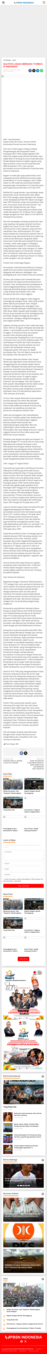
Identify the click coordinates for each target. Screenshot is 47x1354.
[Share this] (30, 70)
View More (23, 959)
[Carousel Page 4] (26, 1185)
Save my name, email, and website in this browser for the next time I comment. (23, 880)
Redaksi (38, 1349)
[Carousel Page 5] (29, 1185)
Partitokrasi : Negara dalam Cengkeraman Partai (32, 811)
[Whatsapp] (41, 70)
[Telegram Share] (37, 70)
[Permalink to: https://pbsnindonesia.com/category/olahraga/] (42, 1160)
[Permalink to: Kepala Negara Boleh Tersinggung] (34, 784)
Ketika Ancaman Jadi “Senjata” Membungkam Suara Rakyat (12, 792)
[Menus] (3, 2)
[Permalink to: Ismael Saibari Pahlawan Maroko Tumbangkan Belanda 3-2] (7, 1149)
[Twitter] (25, 753)
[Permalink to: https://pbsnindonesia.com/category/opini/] (42, 1279)
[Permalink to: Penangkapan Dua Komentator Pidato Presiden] (13, 821)
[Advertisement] (23, 31)
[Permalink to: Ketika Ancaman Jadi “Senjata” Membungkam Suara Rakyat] (13, 784)
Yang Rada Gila (9, 810)
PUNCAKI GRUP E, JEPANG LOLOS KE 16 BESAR (12, 761)
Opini (4, 71)
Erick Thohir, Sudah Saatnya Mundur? (31, 829)
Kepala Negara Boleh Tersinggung (32, 792)
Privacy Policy (33, 1351)
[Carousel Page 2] (21, 1185)
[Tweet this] (34, 70)
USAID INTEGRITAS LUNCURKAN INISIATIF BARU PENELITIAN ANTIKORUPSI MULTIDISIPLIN (35, 764)
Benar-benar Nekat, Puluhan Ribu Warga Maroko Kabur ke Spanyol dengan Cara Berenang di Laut (26, 1125)
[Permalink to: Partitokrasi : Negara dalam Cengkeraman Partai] (34, 802)
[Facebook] (21, 753)
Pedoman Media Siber (9, 1351)
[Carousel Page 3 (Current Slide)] (23, 1185)
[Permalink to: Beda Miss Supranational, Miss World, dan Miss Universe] (7, 1117)
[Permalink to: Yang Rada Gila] (13, 802)
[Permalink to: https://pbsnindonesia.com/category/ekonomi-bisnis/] (42, 1194)
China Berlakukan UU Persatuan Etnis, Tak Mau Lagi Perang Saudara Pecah (27, 1136)
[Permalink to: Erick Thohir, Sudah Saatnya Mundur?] (34, 821)
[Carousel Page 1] (18, 1185)
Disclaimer (22, 1351)
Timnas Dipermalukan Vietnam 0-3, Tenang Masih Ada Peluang (23, 1179)
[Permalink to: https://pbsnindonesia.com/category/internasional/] (42, 1076)
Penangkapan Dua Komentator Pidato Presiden (10, 830)
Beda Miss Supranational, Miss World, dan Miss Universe (28, 1114)
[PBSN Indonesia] (24, 2)
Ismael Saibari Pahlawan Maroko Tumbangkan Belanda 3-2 (26, 1147)
